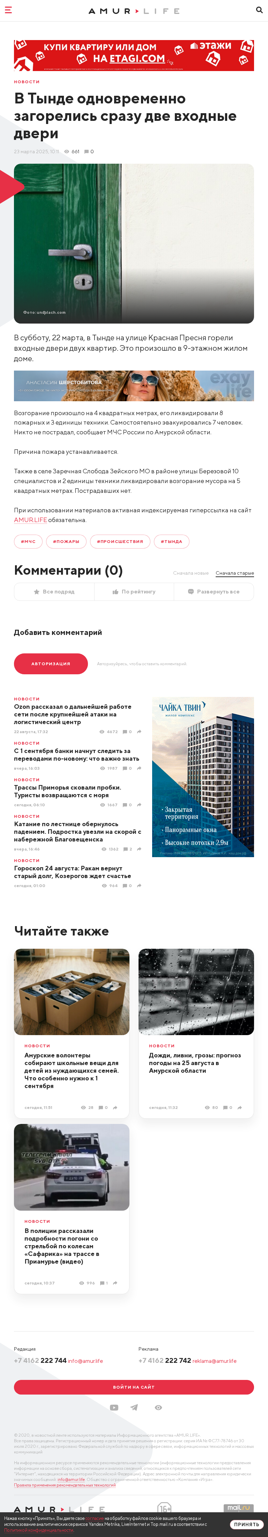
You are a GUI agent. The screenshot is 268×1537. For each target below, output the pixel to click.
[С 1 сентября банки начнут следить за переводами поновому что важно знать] (140, 768)
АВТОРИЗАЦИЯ (50, 663)
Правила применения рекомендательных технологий (65, 1485)
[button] (158, 1408)
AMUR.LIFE (30, 519)
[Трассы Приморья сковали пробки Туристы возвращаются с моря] (140, 805)
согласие (94, 1518)
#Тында (172, 541)
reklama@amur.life (215, 1361)
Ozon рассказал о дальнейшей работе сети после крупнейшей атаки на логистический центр (73, 714)
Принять (247, 1524)
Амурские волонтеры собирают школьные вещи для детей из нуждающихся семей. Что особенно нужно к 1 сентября (71, 1070)
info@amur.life (85, 1361)
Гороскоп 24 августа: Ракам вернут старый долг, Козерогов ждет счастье (72, 871)
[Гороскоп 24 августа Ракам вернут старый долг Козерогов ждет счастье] (140, 885)
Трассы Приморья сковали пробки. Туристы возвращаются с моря (67, 791)
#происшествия (120, 541)
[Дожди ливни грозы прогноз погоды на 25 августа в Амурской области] (241, 1108)
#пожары (66, 541)
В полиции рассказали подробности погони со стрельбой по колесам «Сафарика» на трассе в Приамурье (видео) (61, 1246)
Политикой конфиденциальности (38, 1530)
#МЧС (28, 541)
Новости (27, 82)
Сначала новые (191, 573)
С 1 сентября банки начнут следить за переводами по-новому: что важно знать (76, 754)
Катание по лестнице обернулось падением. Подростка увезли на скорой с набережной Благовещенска (77, 831)
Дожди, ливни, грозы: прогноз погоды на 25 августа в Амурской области (195, 1062)
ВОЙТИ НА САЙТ (134, 1387)
